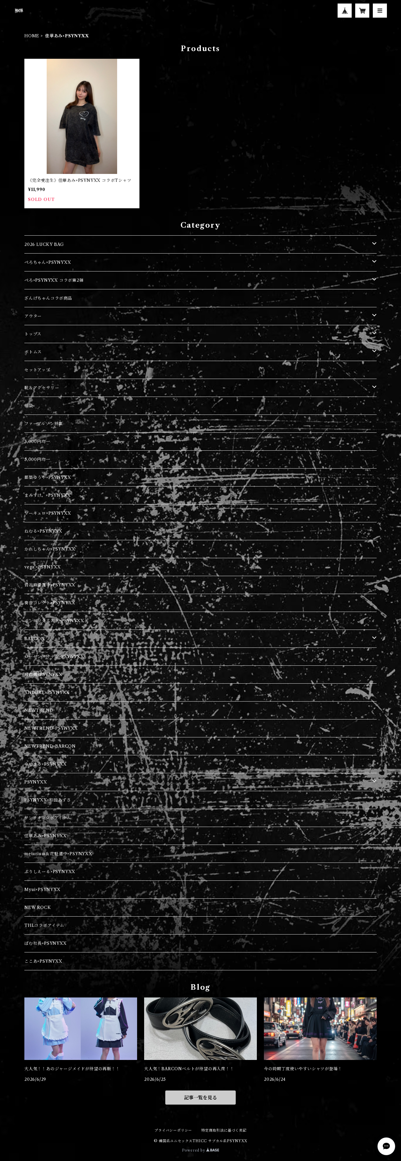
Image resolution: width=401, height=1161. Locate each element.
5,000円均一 (37, 459)
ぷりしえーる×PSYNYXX (49, 871)
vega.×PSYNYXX (42, 567)
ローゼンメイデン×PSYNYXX (54, 656)
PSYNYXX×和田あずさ (47, 800)
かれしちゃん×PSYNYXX (49, 549)
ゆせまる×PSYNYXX (45, 764)
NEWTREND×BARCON (50, 746)
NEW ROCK (37, 907)
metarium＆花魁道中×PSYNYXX (58, 853)
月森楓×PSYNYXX (43, 674)
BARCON (34, 638)
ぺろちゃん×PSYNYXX (47, 262)
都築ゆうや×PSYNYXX (47, 477)
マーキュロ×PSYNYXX (47, 513)
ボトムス (33, 352)
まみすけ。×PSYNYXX (47, 495)
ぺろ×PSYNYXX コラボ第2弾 (54, 280)
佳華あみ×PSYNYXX (45, 835)
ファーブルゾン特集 (43, 423)
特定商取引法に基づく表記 (224, 1130)
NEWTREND (38, 710)
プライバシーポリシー (173, 1130)
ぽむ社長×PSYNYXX (45, 943)
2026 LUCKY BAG (44, 244)
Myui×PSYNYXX (42, 889)
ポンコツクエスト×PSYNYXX (54, 620)
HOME (31, 35)
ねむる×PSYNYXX (43, 531)
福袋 (28, 405)
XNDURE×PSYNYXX (47, 692)
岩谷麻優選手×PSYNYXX (49, 585)
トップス (32, 334)
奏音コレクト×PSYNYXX (49, 602)
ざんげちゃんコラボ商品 (48, 298)
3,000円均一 (37, 441)
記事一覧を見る (200, 1097)
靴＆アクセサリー (41, 387)
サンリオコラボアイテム (47, 818)
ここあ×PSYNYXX (43, 961)
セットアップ (37, 370)
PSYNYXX (35, 782)
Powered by (194, 1150)
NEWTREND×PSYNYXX (51, 728)
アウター (33, 316)
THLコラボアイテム (44, 925)
